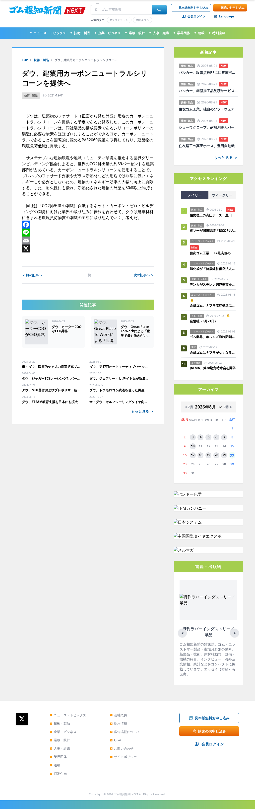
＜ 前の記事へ (32, 275)
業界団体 (181, 33)
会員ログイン (196, 16)
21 (224, 455)
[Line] (88, 233)
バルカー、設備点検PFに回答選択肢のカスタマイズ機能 (208, 72)
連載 (199, 33)
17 (192, 455)
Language (226, 16)
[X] (88, 248)
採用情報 (118, 723)
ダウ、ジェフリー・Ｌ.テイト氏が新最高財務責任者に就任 (119, 378)
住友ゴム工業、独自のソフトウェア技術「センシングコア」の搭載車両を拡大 (208, 109)
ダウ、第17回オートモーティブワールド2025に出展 (119, 367)
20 (216, 455)
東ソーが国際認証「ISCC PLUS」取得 (213, 231)
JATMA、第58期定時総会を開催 (213, 368)
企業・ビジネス (107, 33)
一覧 (88, 275)
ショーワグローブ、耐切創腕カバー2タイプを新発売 (208, 127)
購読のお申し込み (233, 7)
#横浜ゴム (142, 20)
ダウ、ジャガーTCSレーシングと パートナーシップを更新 (51, 378)
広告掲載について (125, 731)
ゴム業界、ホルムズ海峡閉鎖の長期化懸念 (213, 337)
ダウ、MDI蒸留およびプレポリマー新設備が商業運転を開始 (51, 390)
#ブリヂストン (119, 20)
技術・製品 (80, 33)
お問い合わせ (121, 748)
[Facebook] (88, 225)
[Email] (88, 240)
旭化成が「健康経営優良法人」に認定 (213, 269)
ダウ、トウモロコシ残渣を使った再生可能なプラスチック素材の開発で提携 (119, 390)
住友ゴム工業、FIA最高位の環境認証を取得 (213, 253)
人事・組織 (159, 33)
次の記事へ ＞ (144, 275)
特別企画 (216, 33)
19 (208, 455)
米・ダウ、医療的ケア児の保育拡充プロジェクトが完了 (51, 367)
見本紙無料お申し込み (193, 7)
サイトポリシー (123, 756)
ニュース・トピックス (48, 33)
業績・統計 (135, 33)
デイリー (195, 195)
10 (192, 446)
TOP (25, 60)
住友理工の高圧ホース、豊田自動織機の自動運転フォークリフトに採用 (208, 146)
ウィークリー (222, 195)
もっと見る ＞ (142, 411)
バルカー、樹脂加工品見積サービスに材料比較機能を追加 (208, 90)
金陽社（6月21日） (204, 321)
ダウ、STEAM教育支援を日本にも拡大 (50, 402)
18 (200, 455)
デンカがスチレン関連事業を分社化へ (213, 284)
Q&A (115, 740)
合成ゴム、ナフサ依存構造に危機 (213, 305)
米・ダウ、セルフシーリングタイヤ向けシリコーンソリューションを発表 (119, 402)
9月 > (228, 406)
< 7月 (189, 406)
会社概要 (118, 715)
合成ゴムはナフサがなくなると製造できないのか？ (213, 352)
